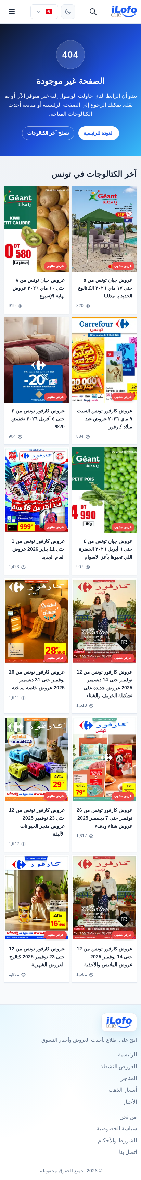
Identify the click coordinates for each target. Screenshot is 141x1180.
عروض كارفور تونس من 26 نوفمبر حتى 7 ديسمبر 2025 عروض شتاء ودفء (104, 818)
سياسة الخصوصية (117, 1128)
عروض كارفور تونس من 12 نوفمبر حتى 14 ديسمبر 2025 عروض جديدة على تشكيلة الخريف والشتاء (104, 683)
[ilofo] (124, 11)
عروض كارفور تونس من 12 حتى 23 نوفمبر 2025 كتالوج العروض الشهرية (37, 956)
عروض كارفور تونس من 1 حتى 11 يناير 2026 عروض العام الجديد (38, 549)
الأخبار (130, 1102)
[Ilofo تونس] (119, 1022)
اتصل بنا (128, 1152)
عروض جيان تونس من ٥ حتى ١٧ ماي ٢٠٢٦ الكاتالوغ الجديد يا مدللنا (105, 288)
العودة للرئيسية (99, 133)
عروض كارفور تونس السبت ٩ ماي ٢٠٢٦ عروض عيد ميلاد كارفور (104, 418)
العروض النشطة (118, 1067)
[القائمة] (11, 11)
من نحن (128, 1117)
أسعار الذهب (122, 1090)
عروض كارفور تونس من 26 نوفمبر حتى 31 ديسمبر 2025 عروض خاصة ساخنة (37, 679)
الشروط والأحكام (117, 1140)
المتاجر (129, 1078)
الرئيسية (127, 1055)
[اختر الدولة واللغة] (44, 11)
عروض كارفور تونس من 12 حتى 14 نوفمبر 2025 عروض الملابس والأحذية (104, 956)
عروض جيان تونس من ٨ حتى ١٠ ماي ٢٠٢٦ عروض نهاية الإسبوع (39, 288)
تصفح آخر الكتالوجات (48, 133)
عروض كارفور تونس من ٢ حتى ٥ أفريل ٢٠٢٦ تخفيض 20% (38, 418)
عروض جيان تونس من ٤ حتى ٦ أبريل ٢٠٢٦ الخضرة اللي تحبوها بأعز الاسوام (105, 549)
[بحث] (93, 12)
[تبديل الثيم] (68, 11)
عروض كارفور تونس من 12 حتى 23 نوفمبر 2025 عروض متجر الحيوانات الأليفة (37, 822)
